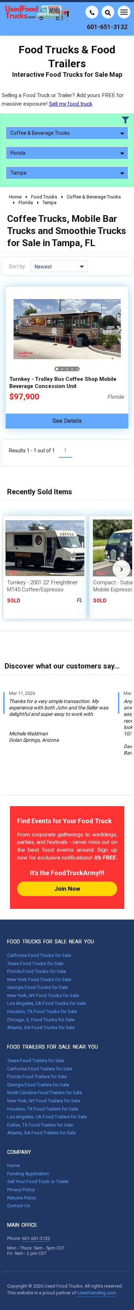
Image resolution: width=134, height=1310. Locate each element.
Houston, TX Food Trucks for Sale (42, 1011)
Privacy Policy (21, 1189)
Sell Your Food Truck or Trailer (38, 1181)
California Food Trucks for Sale (39, 955)
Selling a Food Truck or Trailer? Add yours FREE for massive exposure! (63, 99)
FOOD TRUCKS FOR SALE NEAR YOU (50, 941)
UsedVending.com (97, 1292)
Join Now (67, 888)
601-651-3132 (36, 1238)
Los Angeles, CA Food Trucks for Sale (46, 1003)
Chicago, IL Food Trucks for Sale (40, 1019)
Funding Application (28, 1173)
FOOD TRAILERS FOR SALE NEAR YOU (52, 1047)
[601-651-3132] (91, 12)
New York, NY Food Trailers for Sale (43, 1100)
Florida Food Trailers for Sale (37, 1076)
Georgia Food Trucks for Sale (37, 987)
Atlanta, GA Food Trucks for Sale (41, 1027)
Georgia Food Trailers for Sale (38, 1084)
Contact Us (18, 1205)
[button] (119, 329)
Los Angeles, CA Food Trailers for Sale (47, 1116)
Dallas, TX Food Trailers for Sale (40, 1125)
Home (13, 1165)
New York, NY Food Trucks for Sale (43, 995)
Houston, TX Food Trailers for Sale (42, 1109)
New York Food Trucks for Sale (39, 979)
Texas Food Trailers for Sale (35, 1060)
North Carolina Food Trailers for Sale (44, 1092)
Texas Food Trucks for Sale (35, 963)
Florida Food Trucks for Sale (36, 971)
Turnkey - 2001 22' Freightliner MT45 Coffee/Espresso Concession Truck (42, 589)
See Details (67, 420)
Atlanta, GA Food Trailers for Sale (41, 1132)
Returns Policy (21, 1197)
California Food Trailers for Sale (39, 1068)
